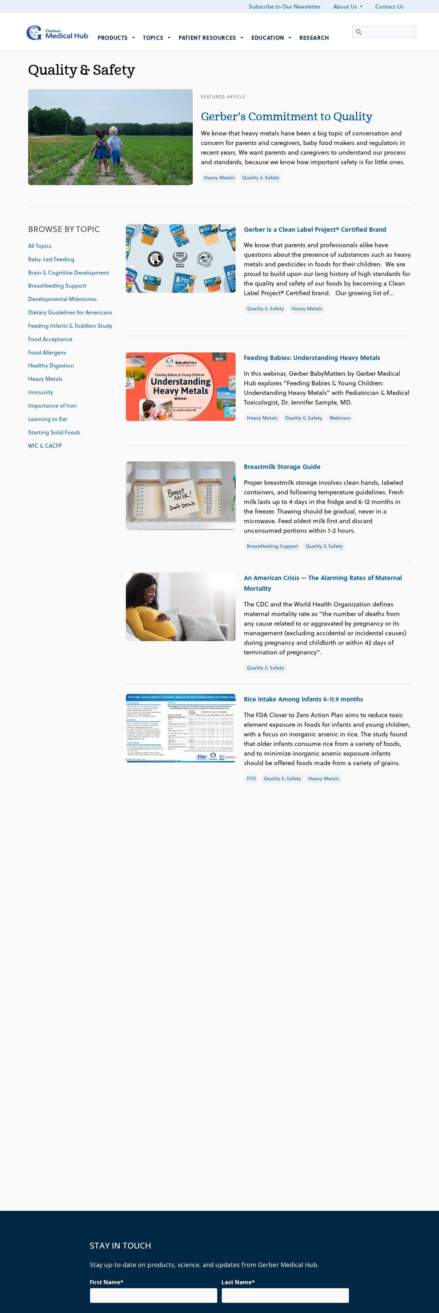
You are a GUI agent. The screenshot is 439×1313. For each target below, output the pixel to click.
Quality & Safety (260, 177)
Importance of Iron (52, 405)
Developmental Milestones (62, 299)
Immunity (40, 392)
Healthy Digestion (51, 365)
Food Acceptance (50, 339)
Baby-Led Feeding (51, 259)
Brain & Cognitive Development (68, 272)
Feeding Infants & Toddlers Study (70, 325)
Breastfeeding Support (57, 285)
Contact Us (389, 6)
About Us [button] (345, 6)
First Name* (106, 1282)
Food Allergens (47, 352)
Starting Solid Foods (54, 432)
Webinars (340, 417)
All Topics (39, 246)
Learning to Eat (47, 419)
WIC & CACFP (45, 445)
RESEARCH (314, 37)
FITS (251, 778)
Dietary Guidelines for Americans (70, 312)
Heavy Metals (219, 177)
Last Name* (238, 1282)
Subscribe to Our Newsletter (285, 6)
